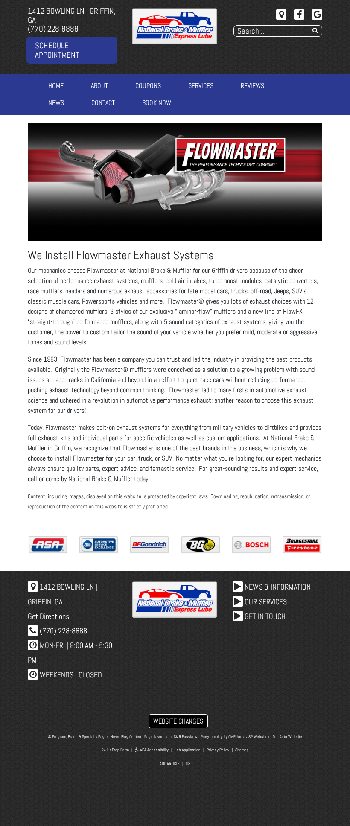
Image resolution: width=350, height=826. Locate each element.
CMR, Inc (235, 736)
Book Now (156, 102)
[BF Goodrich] (149, 544)
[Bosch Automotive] (251, 544)
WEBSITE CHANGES (178, 721)
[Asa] (48, 544)
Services (200, 85)
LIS (188, 763)
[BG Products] (201, 544)
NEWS (56, 102)
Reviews (252, 85)
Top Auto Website (287, 736)
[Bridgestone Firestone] (302, 544)
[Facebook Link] (299, 14)
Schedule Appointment (57, 50)
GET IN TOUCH (264, 616)
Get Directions (48, 616)
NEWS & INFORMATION (277, 587)
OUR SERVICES (265, 602)
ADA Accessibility (154, 750)
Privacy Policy (218, 750)
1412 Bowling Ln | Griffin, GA (72, 15)
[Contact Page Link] (281, 14)
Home (56, 85)
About (99, 85)
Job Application (188, 750)
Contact (103, 102)
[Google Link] (317, 14)
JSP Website (257, 736)
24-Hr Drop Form (115, 750)
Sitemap (242, 750)
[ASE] (99, 544)
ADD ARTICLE (170, 763)
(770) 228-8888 (53, 28)
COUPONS (148, 85)
